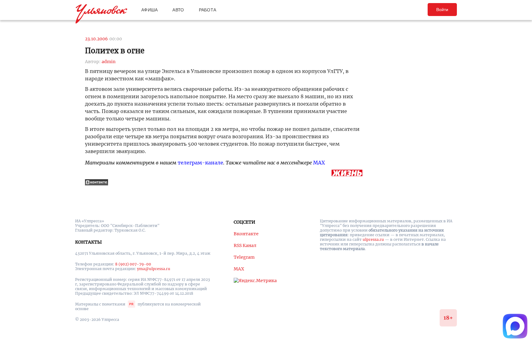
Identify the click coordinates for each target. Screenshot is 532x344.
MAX (319, 163)
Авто (178, 9)
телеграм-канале (200, 163)
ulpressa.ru (373, 239)
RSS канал (245, 245)
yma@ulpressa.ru (153, 268)
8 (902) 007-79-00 (133, 264)
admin (108, 61)
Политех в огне (114, 50)
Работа (207, 9)
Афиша (149, 9)
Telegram (244, 257)
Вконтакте (246, 234)
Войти (442, 9)
